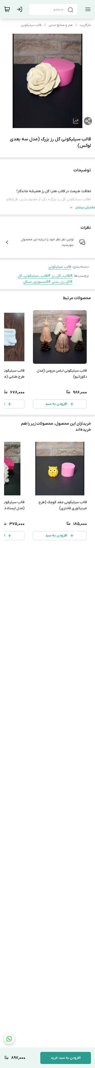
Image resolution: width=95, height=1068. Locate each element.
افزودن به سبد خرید (66, 1057)
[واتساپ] (9, 1039)
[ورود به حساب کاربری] (20, 9)
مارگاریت (85, 25)
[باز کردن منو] (87, 9)
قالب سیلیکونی (31, 25)
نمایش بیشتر (85, 207)
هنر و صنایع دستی (60, 25)
